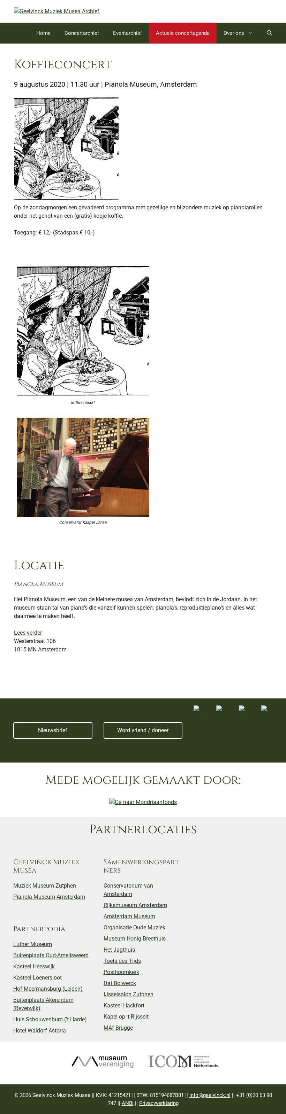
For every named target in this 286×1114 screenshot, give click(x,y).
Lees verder (28, 632)
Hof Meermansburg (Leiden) (48, 988)
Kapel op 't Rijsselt (126, 1016)
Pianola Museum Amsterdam (49, 896)
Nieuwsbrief (52, 730)
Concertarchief (82, 33)
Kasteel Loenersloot (37, 977)
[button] (269, 33)
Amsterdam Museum (129, 916)
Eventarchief (127, 33)
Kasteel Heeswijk (34, 966)
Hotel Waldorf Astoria (39, 1030)
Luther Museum (32, 944)
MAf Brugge (118, 1027)
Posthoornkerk (121, 972)
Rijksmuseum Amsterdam (135, 905)
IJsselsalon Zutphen (128, 994)
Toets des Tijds (122, 961)
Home (43, 33)
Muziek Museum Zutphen (44, 885)
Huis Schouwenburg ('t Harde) (50, 1019)
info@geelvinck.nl (210, 1095)
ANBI (128, 1103)
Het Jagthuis (119, 949)
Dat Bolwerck (120, 983)
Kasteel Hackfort (124, 1005)
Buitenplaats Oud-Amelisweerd (51, 955)
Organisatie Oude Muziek (134, 927)
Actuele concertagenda (183, 33)
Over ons (234, 33)
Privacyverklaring (159, 1103)
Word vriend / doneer (142, 730)
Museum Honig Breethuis (135, 938)
